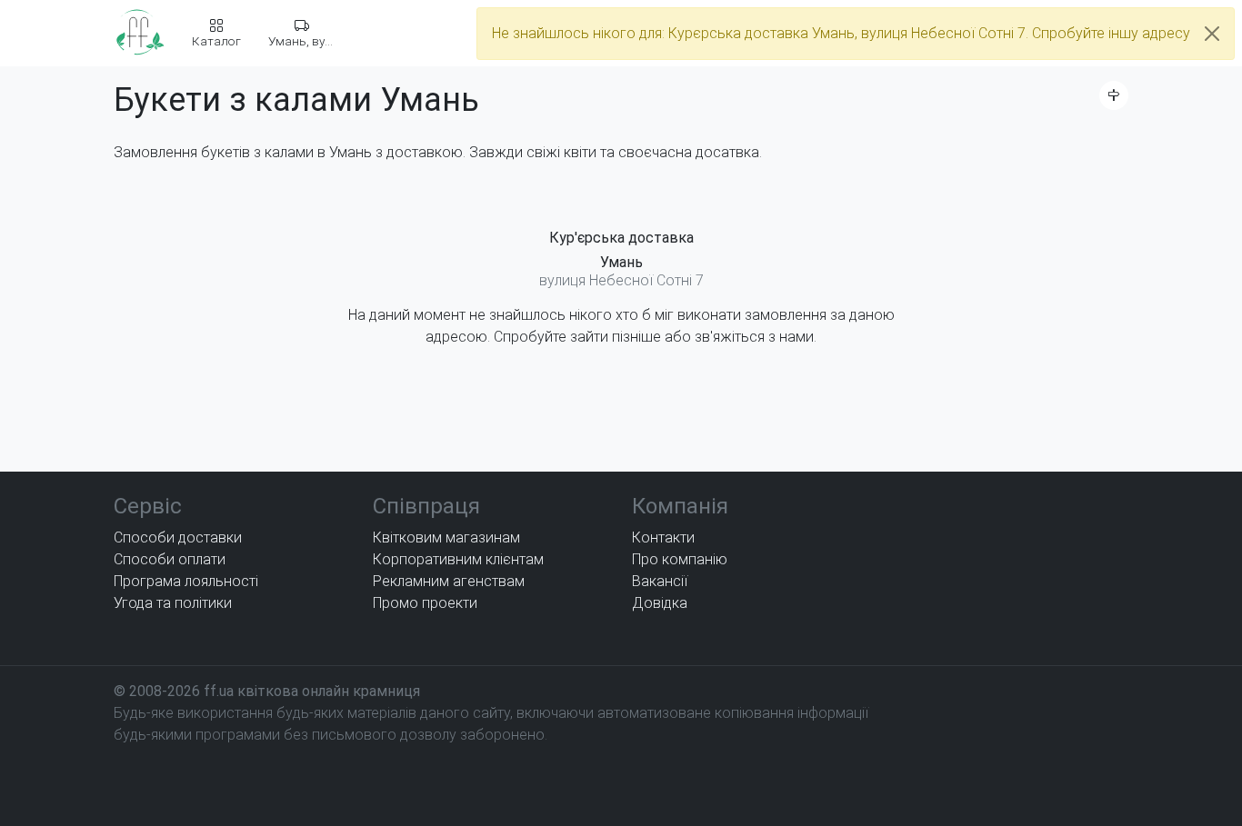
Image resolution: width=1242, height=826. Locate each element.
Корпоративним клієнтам (458, 559)
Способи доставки (178, 537)
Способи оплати (169, 559)
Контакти (663, 537)
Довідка (659, 603)
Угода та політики (173, 603)
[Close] (1212, 33)
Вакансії (659, 581)
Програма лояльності (186, 581)
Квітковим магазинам (446, 537)
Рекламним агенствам (449, 581)
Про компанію (679, 559)
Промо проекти (425, 603)
